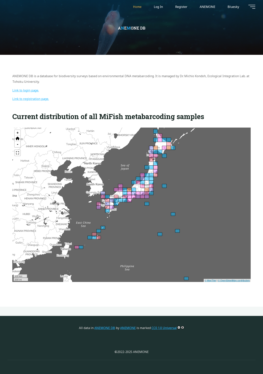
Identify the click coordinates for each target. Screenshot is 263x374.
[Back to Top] (248, 359)
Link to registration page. (30, 99)
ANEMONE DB (104, 328)
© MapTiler (210, 280)
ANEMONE (128, 328)
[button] (17, 138)
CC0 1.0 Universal (164, 328)
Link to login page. (25, 90)
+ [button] (18, 133)
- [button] (18, 144)
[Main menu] (251, 7)
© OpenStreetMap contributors (234, 280)
